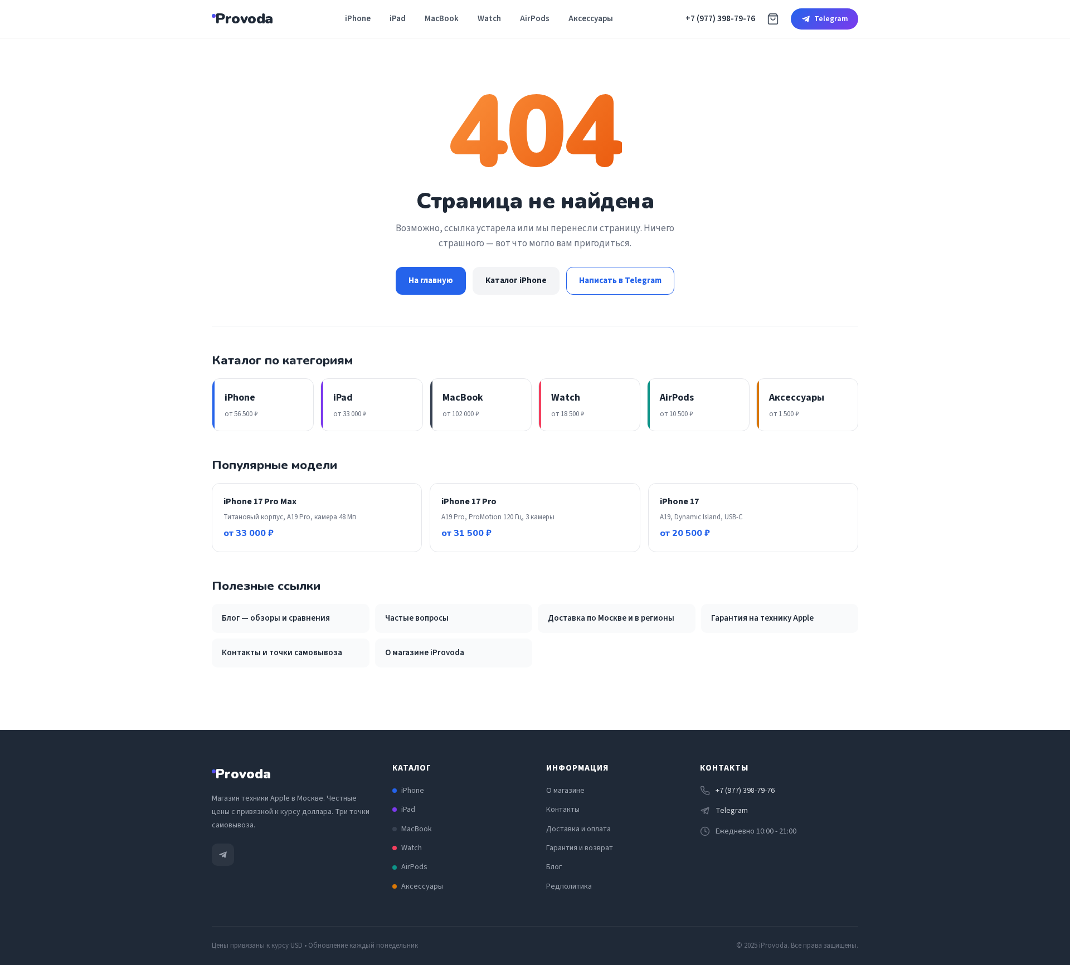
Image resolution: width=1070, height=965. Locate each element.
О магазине (565, 790)
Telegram (831, 19)
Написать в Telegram (620, 280)
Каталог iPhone (516, 280)
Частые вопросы (417, 618)
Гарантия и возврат (579, 848)
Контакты (563, 809)
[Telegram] (223, 855)
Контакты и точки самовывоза (282, 653)
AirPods (534, 19)
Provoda (244, 18)
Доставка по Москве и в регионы (611, 618)
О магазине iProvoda (424, 653)
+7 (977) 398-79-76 (720, 19)
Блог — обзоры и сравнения (276, 618)
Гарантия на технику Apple (762, 618)
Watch (489, 19)
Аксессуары (590, 19)
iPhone (358, 19)
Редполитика (569, 886)
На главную (430, 280)
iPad (398, 19)
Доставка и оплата (578, 829)
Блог (554, 867)
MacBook (442, 19)
